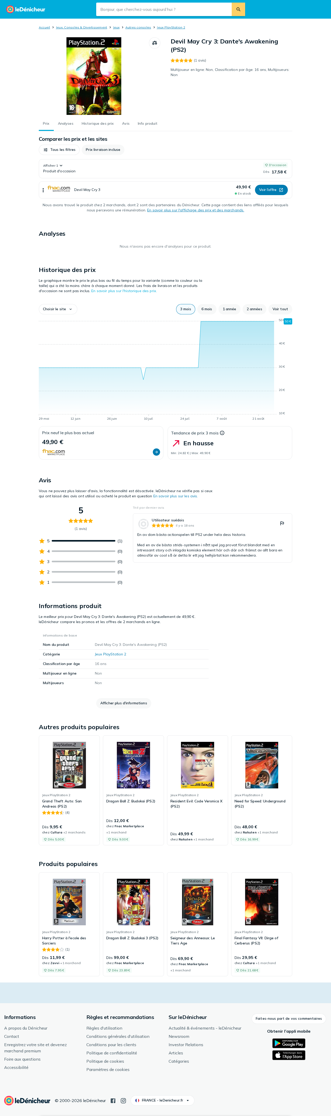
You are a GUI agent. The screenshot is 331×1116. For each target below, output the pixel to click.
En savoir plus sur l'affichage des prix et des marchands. (195, 210)
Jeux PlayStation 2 (171, 27)
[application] (165, 370)
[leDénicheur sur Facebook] (113, 1100)
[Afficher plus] (43, 190)
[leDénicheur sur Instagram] (123, 1100)
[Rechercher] (238, 9)
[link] (212, 538)
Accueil (44, 27)
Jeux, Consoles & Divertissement (81, 27)
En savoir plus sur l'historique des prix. (124, 291)
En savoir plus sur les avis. (175, 496)
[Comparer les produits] (154, 43)
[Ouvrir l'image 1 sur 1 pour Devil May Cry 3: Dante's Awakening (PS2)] (94, 76)
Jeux (116, 27)
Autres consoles (138, 27)
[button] (59, 150)
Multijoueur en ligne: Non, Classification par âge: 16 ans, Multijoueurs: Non (230, 72)
